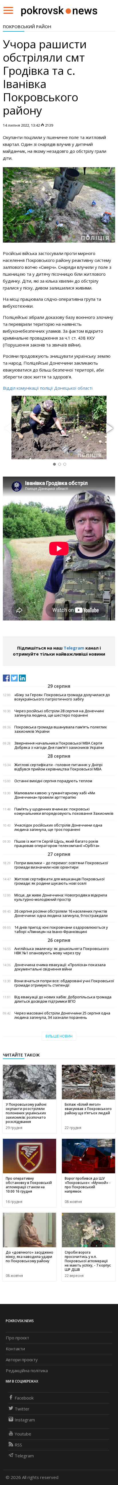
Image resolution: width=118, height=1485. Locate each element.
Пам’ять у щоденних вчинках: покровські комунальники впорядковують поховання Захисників (63, 811)
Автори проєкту (22, 1359)
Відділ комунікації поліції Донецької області (48, 388)
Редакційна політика (27, 1370)
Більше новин (59, 1036)
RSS (18, 1445)
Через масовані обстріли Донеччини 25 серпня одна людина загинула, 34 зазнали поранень (62, 1015)
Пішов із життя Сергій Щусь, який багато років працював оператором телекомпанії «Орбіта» (56, 843)
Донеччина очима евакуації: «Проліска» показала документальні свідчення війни (60, 967)
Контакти (15, 1348)
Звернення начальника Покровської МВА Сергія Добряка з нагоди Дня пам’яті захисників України (59, 745)
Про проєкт (17, 1338)
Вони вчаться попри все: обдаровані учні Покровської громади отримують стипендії (64, 983)
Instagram (25, 1420)
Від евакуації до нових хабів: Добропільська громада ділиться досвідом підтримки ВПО (62, 999)
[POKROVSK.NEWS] (59, 10)
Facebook (24, 1398)
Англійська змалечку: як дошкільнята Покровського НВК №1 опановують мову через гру (61, 951)
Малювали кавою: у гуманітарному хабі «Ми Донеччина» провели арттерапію (54, 795)
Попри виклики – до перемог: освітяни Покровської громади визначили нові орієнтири (61, 865)
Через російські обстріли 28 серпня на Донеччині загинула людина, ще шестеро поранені (59, 713)
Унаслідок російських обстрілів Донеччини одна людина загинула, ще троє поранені (58, 827)
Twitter (22, 1409)
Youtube (23, 1434)
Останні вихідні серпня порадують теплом (53, 781)
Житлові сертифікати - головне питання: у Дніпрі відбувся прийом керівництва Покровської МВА (58, 767)
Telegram (74, 648)
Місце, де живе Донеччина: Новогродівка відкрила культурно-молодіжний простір (60, 897)
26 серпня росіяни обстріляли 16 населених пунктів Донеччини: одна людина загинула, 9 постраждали (61, 913)
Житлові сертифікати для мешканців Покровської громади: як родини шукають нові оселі (59, 881)
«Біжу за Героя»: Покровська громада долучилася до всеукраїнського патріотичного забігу (62, 697)
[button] (109, 428)
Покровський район (27, 26)
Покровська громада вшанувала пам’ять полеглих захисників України (60, 729)
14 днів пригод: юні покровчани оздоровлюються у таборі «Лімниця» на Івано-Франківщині (61, 929)
